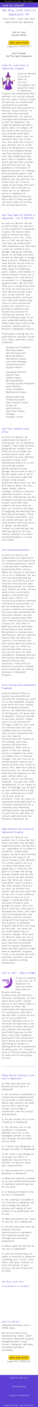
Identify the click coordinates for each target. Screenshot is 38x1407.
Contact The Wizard (19, 1395)
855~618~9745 (19, 43)
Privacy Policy (19, 1386)
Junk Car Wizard (10, 1321)
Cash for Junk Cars (19, 1378)
